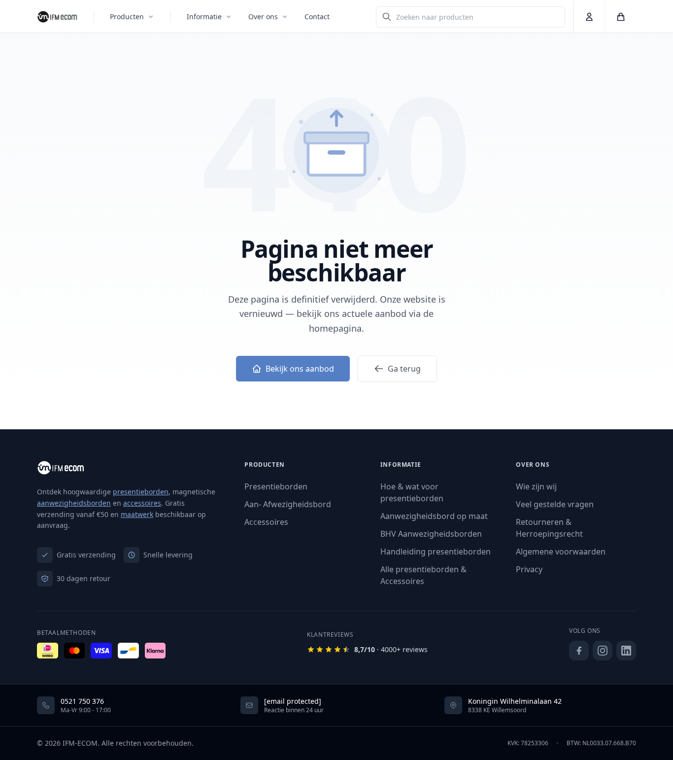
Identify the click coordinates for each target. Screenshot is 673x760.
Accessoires (266, 522)
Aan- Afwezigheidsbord (287, 504)
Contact (317, 16)
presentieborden (140, 491)
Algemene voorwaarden (561, 551)
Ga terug (404, 368)
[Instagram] (602, 650)
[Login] (589, 17)
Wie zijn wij (536, 486)
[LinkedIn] (626, 650)
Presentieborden (275, 486)
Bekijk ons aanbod (300, 368)
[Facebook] (579, 650)
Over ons (263, 16)
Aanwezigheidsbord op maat (434, 516)
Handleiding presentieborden (435, 551)
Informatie (204, 16)
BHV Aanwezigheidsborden (431, 533)
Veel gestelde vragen (555, 504)
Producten (127, 16)
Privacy (529, 569)
